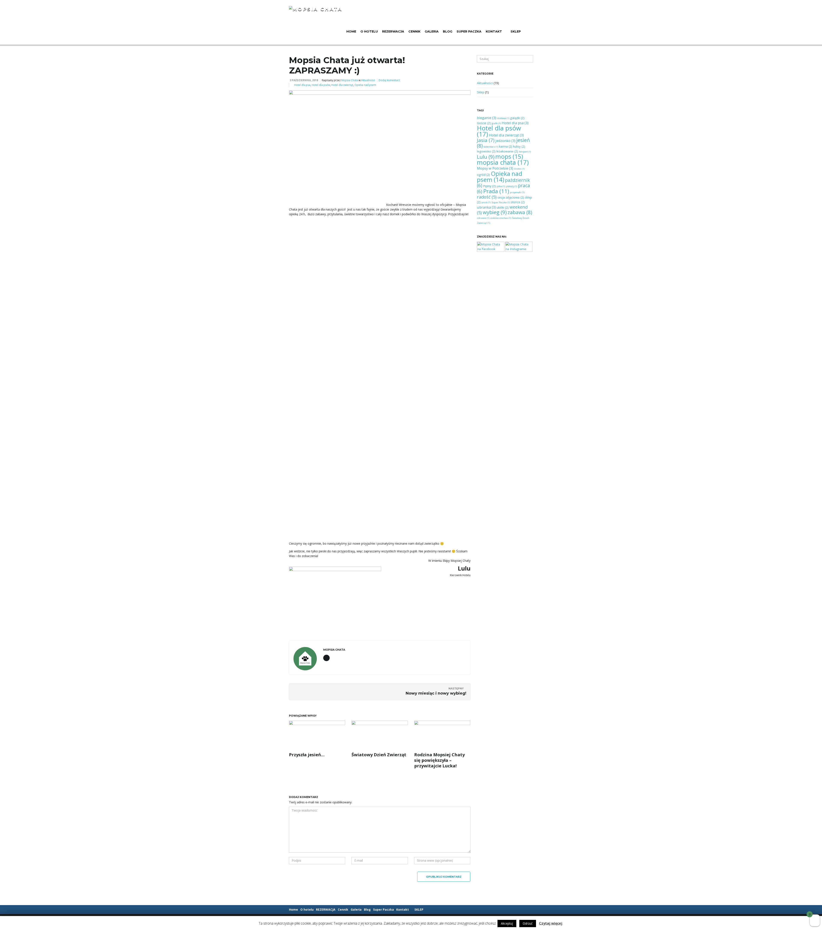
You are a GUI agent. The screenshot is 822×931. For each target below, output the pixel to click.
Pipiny (489, 186)
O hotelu (369, 31)
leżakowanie (507, 151)
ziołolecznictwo (500, 218)
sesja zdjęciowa (510, 197)
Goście (484, 123)
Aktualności (368, 80)
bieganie (486, 117)
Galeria (432, 31)
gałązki (517, 118)
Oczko (519, 168)
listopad (525, 151)
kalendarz (491, 146)
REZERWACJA (393, 31)
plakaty (511, 186)
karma (505, 146)
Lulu (485, 156)
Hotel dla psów (321, 85)
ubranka (486, 207)
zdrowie (483, 218)
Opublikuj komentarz (444, 876)
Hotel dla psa (302, 85)
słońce (518, 202)
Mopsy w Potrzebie (495, 168)
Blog (447, 31)
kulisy (519, 146)
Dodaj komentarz (389, 80)
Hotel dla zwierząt (342, 85)
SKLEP (516, 31)
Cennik (414, 31)
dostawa (503, 118)
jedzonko (505, 140)
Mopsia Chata (349, 80)
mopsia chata (503, 162)
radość (487, 197)
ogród (483, 175)
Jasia (485, 140)
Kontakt (494, 31)
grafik (496, 123)
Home (351, 31)
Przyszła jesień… (307, 755)
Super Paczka (469, 31)
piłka (501, 186)
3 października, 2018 (304, 80)
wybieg (495, 212)
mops (509, 156)
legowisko (486, 151)
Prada (496, 191)
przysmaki (517, 192)
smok (486, 202)
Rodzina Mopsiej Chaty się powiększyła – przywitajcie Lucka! (439, 760)
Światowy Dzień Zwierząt (378, 755)
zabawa (520, 212)
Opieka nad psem (365, 85)
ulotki (503, 207)
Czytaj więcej (550, 923)
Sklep (480, 92)
